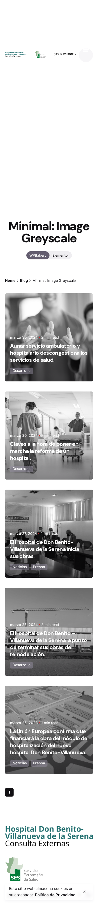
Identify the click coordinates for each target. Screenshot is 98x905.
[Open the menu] (86, 55)
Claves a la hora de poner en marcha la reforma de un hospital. (44, 451)
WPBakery (37, 255)
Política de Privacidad (55, 894)
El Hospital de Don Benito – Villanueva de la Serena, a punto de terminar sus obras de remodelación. (48, 644)
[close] (84, 892)
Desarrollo (22, 370)
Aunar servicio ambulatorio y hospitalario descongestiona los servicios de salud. (48, 353)
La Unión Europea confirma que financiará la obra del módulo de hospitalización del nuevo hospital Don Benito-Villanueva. (48, 742)
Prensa (39, 567)
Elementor (61, 255)
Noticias (20, 567)
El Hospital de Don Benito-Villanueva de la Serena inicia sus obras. (44, 549)
